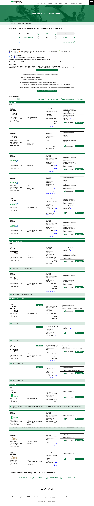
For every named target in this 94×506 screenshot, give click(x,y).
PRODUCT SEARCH (58, 3)
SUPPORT (67, 3)
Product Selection (28, 37)
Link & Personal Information (32, 497)
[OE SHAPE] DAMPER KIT (53, 99)
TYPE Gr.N (40, 477)
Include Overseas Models (25, 42)
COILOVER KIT (41, 99)
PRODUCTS (50, 3)
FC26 (47, 37)
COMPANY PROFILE (41, 3)
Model (47, 33)
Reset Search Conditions (68, 42)
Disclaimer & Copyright (17, 497)
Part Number (65, 37)
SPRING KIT (80, 99)
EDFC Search (68, 477)
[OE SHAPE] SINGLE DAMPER (68, 99)
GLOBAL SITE (74, 3)
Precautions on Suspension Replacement (47, 90)
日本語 (80, 3)
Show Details (79, 122)
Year (66, 33)
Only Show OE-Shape (38, 42)
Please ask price (49, 397)
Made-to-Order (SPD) (26, 477)
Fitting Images (69, 122)
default (28, 33)
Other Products (54, 477)
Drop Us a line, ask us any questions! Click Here (47, 69)
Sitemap (44, 497)
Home (12, 23)
